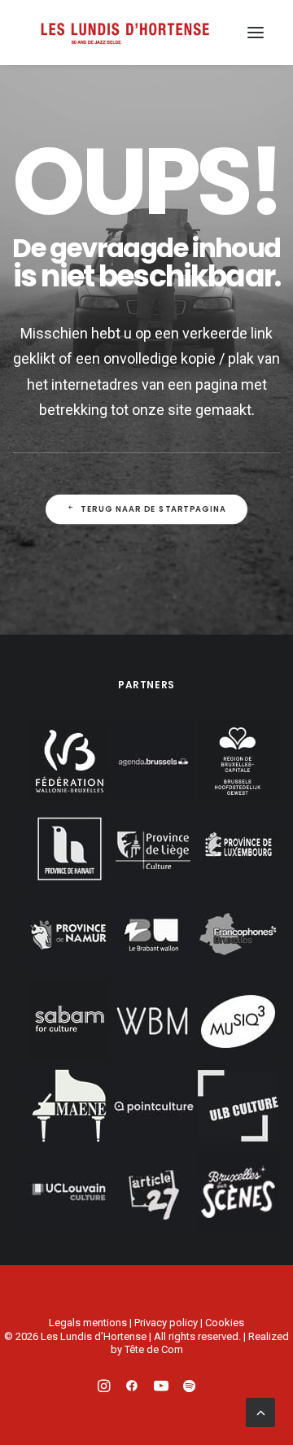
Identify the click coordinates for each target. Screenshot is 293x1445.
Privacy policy (166, 1322)
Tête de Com (154, 1349)
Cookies (224, 1322)
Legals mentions (88, 1322)
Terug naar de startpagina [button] (153, 508)
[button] (255, 32)
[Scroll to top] (260, 1411)
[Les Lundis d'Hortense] (124, 32)
